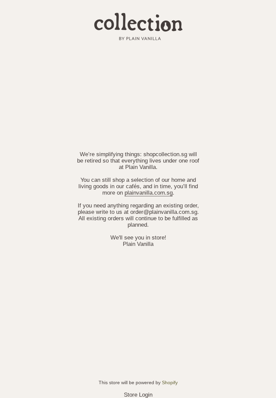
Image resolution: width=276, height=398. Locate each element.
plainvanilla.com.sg (148, 193)
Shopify (170, 382)
